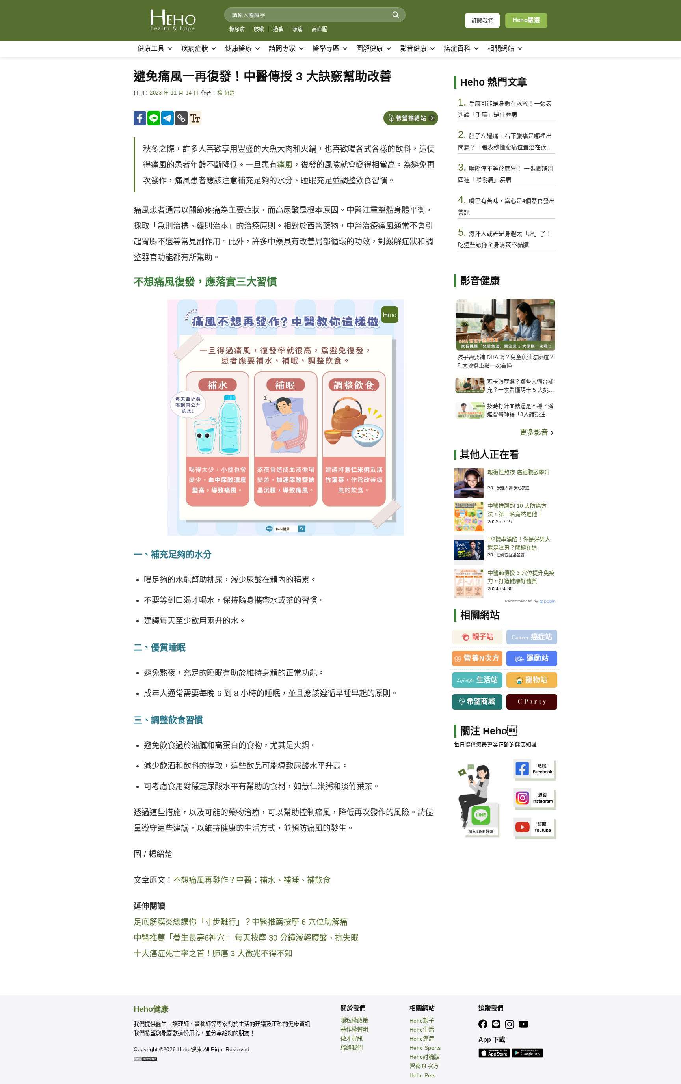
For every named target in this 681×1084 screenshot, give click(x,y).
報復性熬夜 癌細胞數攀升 (518, 472)
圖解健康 (369, 48)
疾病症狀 (194, 48)
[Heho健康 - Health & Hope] (173, 20)
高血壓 (319, 29)
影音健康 (413, 48)
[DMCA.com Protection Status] (145, 1058)
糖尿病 (237, 29)
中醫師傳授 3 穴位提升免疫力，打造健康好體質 (520, 577)
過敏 (278, 29)
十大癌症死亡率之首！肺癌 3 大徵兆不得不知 (213, 953)
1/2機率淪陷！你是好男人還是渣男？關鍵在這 (519, 543)
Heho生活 (421, 1029)
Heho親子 (421, 1020)
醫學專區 (326, 48)
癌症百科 (457, 48)
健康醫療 (238, 48)
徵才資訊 (351, 1039)
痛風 (285, 164)
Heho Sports (425, 1048)
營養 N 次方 (424, 1066)
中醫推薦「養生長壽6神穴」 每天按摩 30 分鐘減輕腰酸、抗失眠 (246, 937)
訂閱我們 (482, 20)
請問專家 (282, 48)
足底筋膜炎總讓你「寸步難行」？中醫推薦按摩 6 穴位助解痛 (241, 922)
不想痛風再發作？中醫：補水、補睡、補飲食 (252, 880)
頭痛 (297, 29)
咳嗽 (259, 29)
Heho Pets (422, 1075)
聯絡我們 (351, 1048)
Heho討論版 (424, 1057)
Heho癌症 (421, 1039)
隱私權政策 (354, 1020)
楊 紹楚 (226, 93)
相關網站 (500, 48)
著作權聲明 (354, 1029)
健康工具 (151, 48)
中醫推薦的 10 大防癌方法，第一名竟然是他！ (517, 510)
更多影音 (535, 432)
